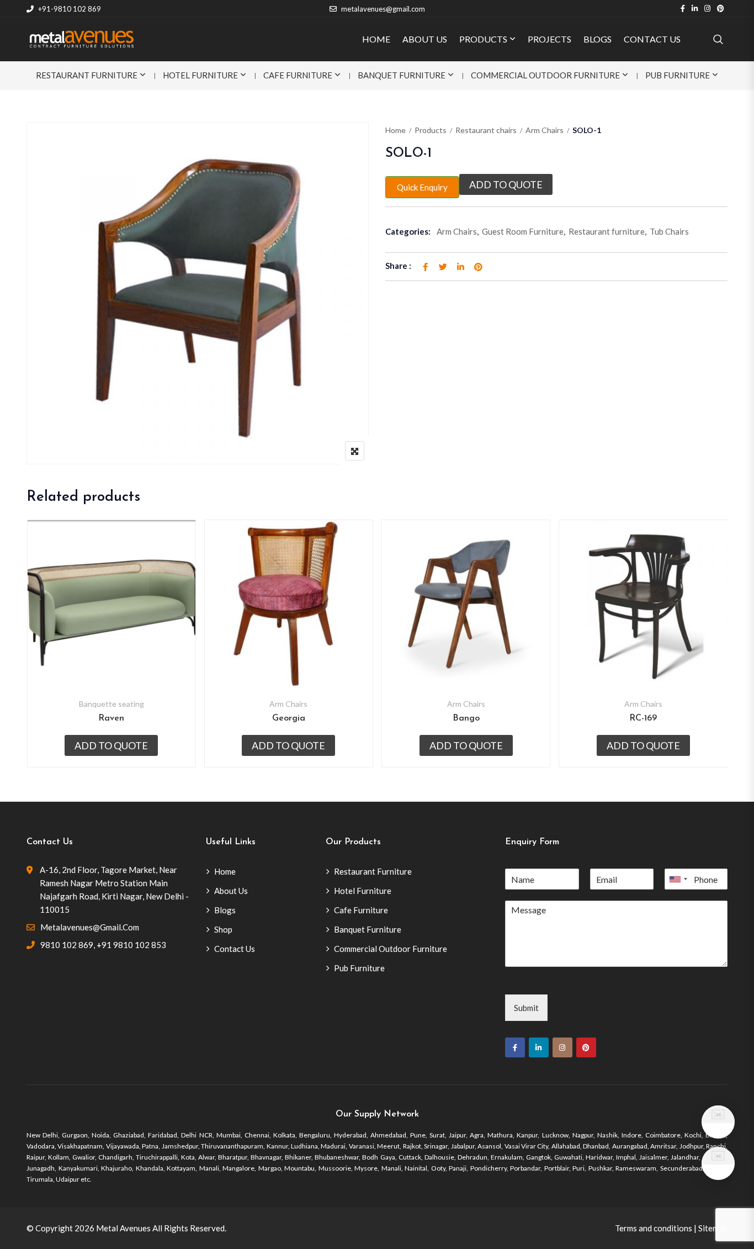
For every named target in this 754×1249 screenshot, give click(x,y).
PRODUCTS (483, 39)
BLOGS (597, 39)
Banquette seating (111, 703)
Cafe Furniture (297, 75)
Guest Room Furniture (523, 231)
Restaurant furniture (607, 231)
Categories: (408, 231)
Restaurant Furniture (86, 75)
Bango (466, 718)
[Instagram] (562, 1047)
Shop (223, 929)
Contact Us (234, 949)
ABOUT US (424, 39)
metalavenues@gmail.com (383, 8)
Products (431, 130)
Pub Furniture (677, 75)
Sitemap (713, 1228)
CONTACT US (652, 39)
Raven (111, 718)
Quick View (111, 661)
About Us (231, 891)
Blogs (225, 910)
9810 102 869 (66, 945)
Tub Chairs (669, 231)
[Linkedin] (539, 1047)
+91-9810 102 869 (69, 8)
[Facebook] (515, 1047)
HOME (376, 39)
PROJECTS (549, 39)
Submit (526, 1008)
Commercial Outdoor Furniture (545, 75)
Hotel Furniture (200, 75)
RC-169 (643, 718)
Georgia (288, 718)
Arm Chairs (544, 130)
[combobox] (678, 879)
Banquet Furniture (401, 75)
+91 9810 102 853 (131, 945)
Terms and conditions (653, 1228)
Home (395, 130)
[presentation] (34, 654)
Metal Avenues (123, 1228)
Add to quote (506, 184)
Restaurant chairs (486, 130)
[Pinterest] (586, 1047)
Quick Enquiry (422, 187)
